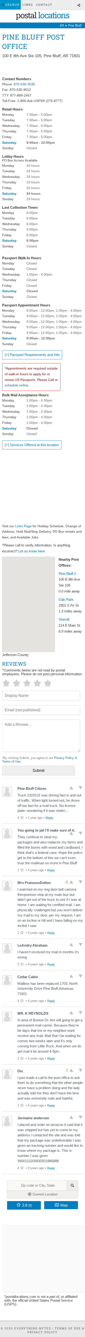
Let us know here (31, 551)
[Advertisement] (42, 68)
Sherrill (64, 619)
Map (64, 1205)
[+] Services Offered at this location (32, 445)
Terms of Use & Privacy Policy (56, 1330)
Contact (44, 4)
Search (11, 4)
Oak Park (66, 599)
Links (27, 4)
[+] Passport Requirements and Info (32, 355)
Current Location (45, 1194)
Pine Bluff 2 (67, 574)
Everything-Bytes (32, 1328)
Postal (42, 14)
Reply (49, 818)
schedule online (16, 385)
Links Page (23, 526)
